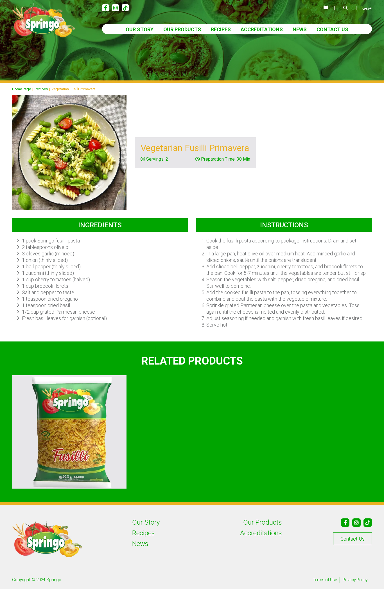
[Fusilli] (69, 432)
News (300, 29)
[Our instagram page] (115, 7)
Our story (139, 29)
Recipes (221, 29)
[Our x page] (367, 522)
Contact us (332, 29)
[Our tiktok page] (125, 7)
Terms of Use (325, 579)
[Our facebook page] (105, 7)
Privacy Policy (355, 579)
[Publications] (326, 8)
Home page (21, 89)
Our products (182, 29)
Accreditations (262, 29)
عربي (367, 7)
